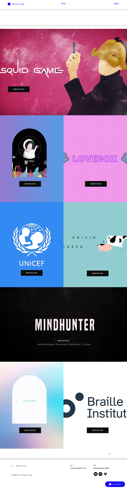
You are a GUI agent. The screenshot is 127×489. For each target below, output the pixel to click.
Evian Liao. (21, 466)
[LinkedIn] (96, 474)
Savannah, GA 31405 (101, 468)
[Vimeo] (105, 474)
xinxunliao (73, 468)
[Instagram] (100, 474)
